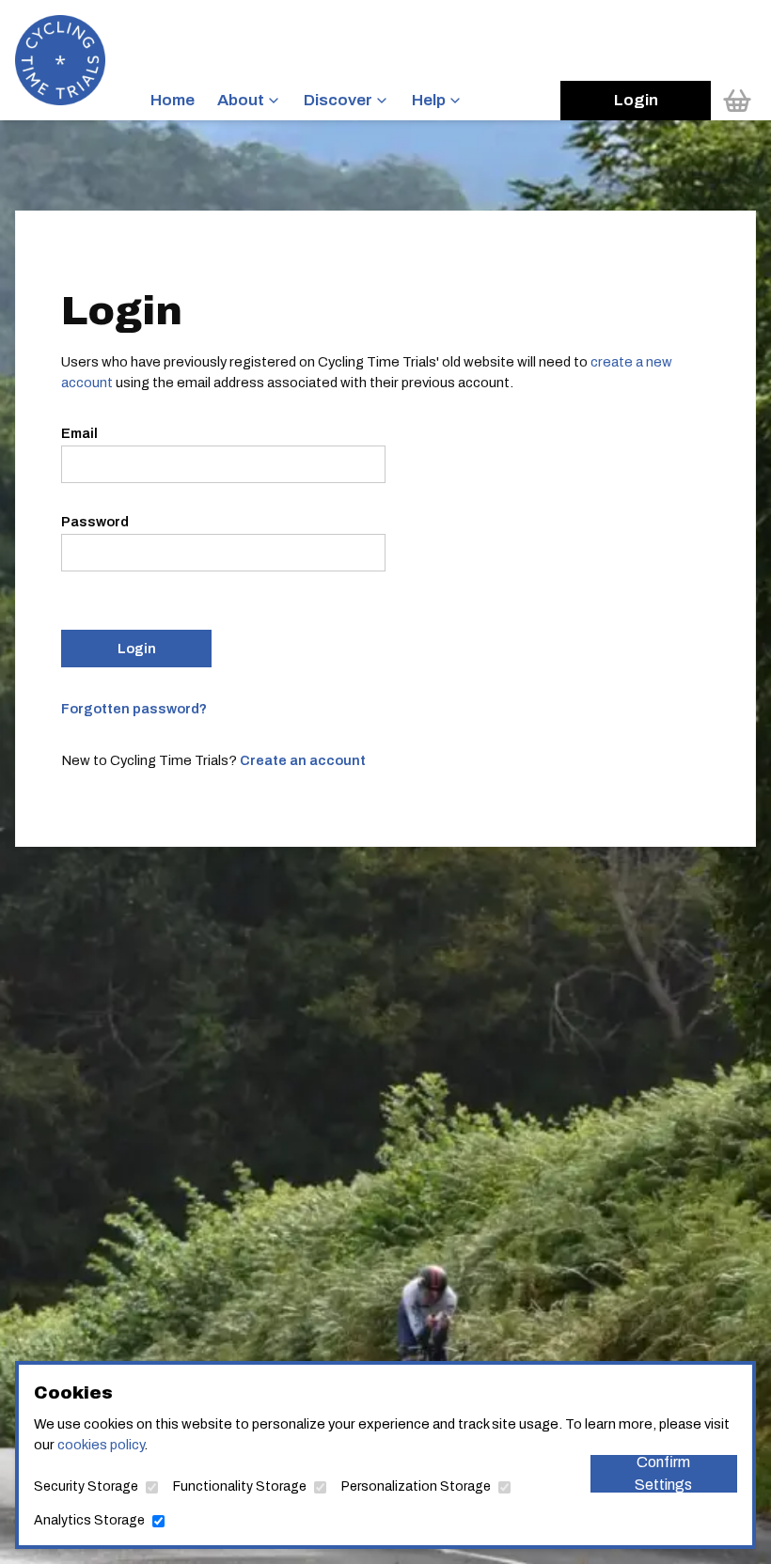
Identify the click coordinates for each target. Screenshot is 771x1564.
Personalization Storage (416, 1486)
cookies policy (100, 1444)
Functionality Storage (240, 1486)
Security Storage (86, 1486)
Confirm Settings (663, 1474)
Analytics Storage (89, 1520)
